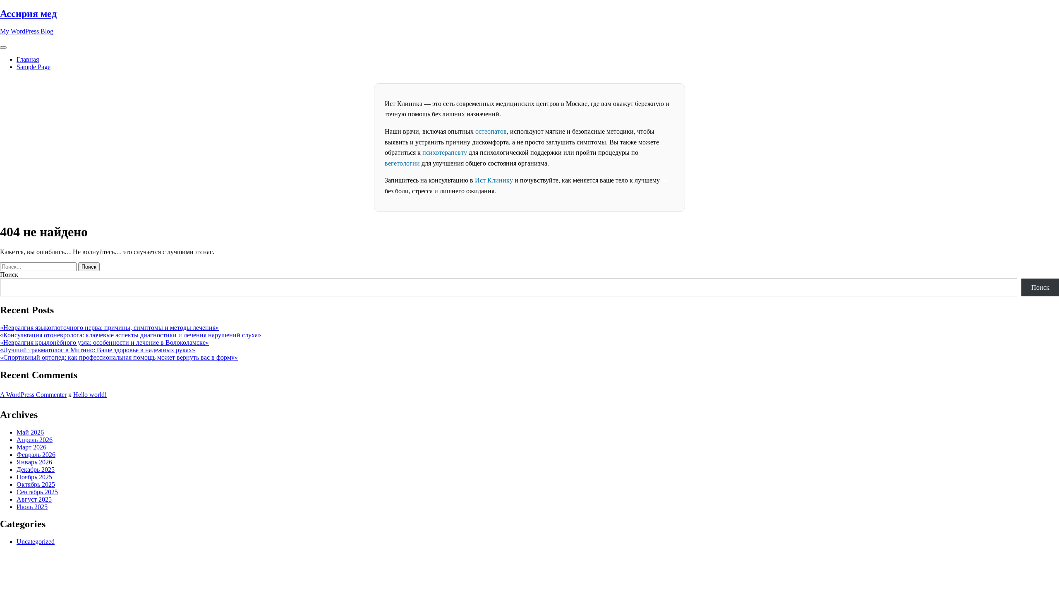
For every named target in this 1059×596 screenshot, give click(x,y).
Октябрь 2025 (36, 484)
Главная (28, 59)
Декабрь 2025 (36, 469)
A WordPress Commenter (33, 394)
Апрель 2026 (35, 439)
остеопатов (491, 131)
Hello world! (90, 394)
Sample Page (33, 66)
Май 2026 (30, 432)
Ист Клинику (494, 180)
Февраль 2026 (36, 454)
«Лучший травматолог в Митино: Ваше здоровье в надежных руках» (97, 349)
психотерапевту (444, 152)
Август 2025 (34, 499)
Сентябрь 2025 (37, 491)
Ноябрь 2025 (34, 477)
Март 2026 (31, 447)
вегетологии (402, 163)
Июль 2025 (32, 506)
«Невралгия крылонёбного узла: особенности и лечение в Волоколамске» (104, 342)
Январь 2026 (34, 462)
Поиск (9, 274)
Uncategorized (36, 541)
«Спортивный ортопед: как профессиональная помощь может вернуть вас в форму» (119, 357)
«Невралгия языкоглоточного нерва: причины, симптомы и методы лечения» (109, 327)
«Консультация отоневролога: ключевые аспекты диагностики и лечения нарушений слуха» (130, 335)
